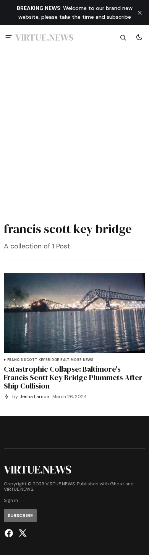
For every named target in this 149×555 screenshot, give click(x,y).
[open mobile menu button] (8, 37)
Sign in (11, 500)
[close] (140, 13)
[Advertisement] (74, 134)
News (88, 360)
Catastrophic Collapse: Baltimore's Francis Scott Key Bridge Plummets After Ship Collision (73, 377)
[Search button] (123, 37)
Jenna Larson (34, 396)
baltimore (70, 360)
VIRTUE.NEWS (18, 489)
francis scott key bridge (33, 360)
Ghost (117, 484)
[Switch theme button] (139, 37)
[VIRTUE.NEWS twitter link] (22, 533)
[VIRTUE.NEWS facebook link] (10, 533)
